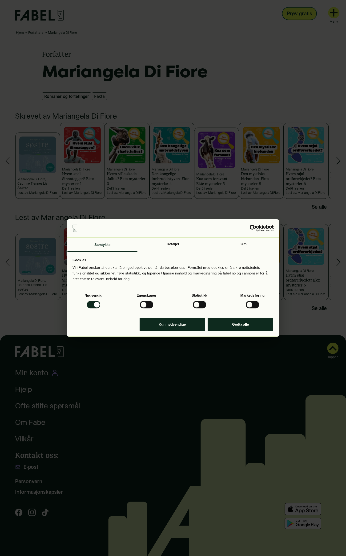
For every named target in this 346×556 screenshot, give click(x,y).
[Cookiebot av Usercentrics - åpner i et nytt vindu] (253, 228)
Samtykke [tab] (102, 245)
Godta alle (240, 324)
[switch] (146, 304)
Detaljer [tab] (173, 244)
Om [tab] (243, 244)
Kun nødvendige (172, 324)
